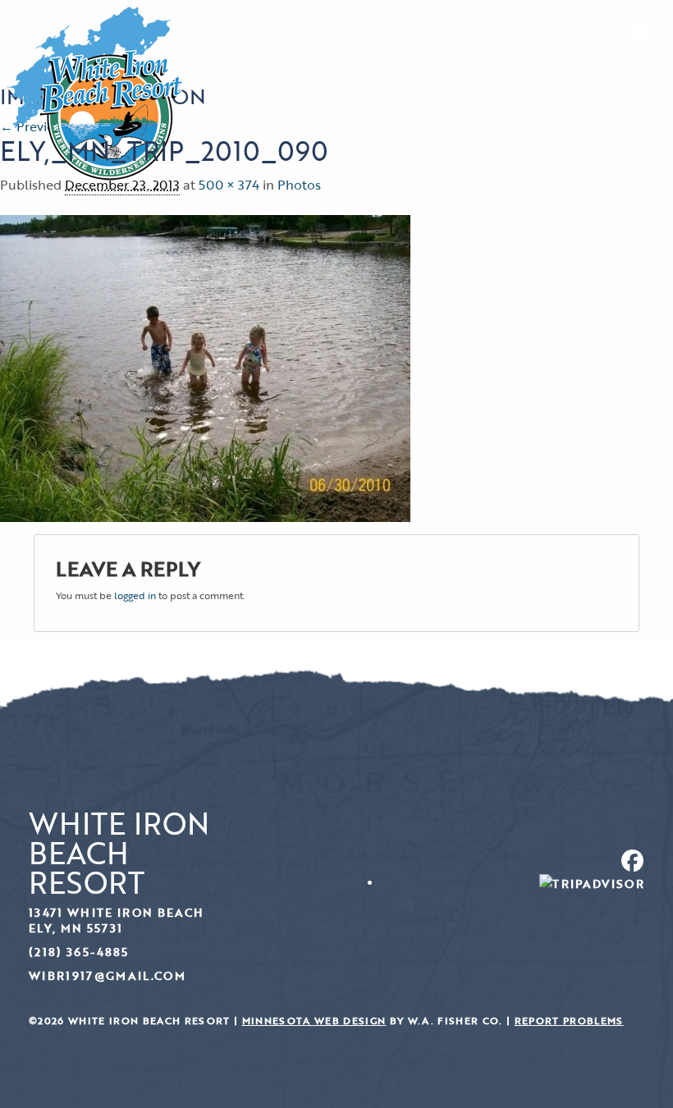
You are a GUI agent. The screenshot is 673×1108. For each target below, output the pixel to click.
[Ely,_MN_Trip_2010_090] (205, 367)
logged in (135, 595)
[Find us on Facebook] (496, 860)
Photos (299, 185)
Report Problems (569, 1021)
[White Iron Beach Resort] (95, 92)
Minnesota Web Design (314, 1021)
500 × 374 (229, 185)
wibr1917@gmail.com (107, 975)
